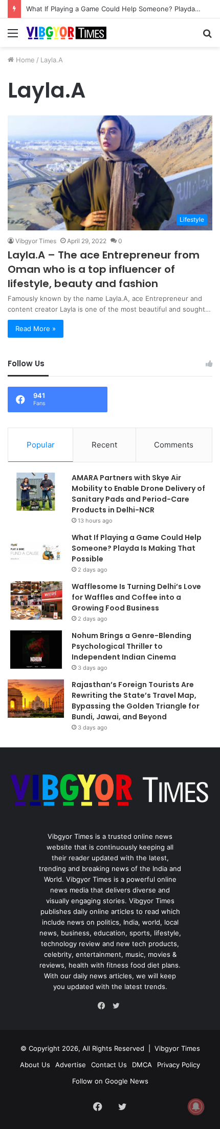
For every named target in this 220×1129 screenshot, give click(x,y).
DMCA (142, 1065)
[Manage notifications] (196, 1106)
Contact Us (109, 1065)
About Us (35, 1065)
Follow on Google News (110, 1081)
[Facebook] (104, 1006)
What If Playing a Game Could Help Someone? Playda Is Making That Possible (137, 548)
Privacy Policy (178, 1065)
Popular (41, 445)
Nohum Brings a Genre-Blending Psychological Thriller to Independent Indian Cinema (131, 646)
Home (24, 60)
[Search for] (207, 36)
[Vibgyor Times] (66, 33)
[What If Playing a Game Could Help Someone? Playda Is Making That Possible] (36, 551)
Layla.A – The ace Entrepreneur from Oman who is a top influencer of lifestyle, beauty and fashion (104, 269)
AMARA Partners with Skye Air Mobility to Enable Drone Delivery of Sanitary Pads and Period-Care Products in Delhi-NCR (138, 494)
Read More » (35, 328)
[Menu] (13, 36)
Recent (104, 445)
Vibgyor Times (35, 241)
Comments (173, 445)
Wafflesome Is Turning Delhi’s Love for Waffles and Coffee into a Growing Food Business (136, 597)
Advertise (70, 1065)
